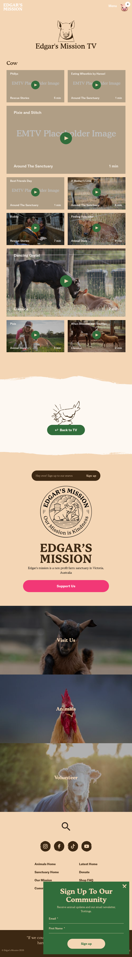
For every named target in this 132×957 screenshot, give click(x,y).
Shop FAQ (86, 880)
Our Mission (43, 880)
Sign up (91, 475)
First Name (56, 928)
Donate (84, 872)
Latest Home (88, 864)
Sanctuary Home (47, 872)
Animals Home (45, 864)
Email (52, 918)
